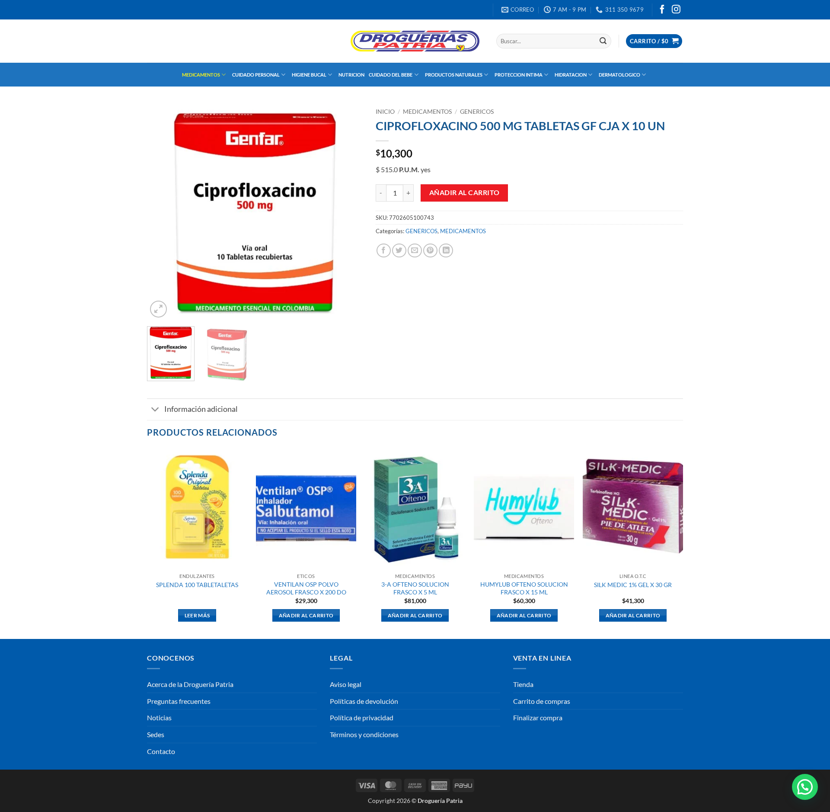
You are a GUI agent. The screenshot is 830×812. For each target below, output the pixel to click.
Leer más (197, 615)
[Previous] (162, 212)
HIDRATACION (571, 74)
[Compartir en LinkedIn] (446, 251)
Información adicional (201, 409)
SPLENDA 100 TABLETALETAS (197, 584)
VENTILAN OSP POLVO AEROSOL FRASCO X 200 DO (306, 588)
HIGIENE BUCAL (309, 74)
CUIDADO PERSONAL (256, 74)
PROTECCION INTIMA (519, 74)
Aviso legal (345, 684)
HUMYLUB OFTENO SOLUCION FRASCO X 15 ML (524, 588)
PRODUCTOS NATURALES (453, 74)
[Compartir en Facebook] (384, 251)
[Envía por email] (415, 251)
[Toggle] (155, 410)
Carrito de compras (541, 701)
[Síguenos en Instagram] (676, 10)
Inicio (385, 111)
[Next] (347, 212)
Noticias (159, 717)
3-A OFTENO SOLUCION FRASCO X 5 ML (415, 588)
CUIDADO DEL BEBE (390, 74)
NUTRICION (351, 74)
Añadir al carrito (464, 192)
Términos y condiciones (364, 734)
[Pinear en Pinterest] (430, 251)
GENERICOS (477, 111)
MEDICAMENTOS (201, 74)
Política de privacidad (361, 717)
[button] (654, 41)
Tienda (523, 684)
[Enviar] (603, 41)
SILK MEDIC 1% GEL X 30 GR (633, 584)
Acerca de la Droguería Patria (190, 684)
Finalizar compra (537, 717)
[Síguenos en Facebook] (662, 10)
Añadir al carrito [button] (306, 615)
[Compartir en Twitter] (399, 251)
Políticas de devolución (364, 701)
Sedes (155, 734)
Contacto (161, 751)
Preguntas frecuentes (179, 701)
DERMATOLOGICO (619, 74)
